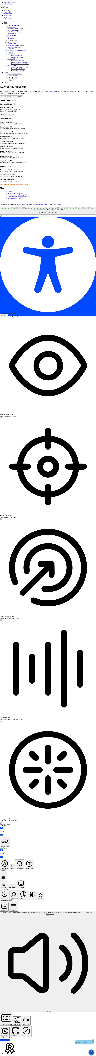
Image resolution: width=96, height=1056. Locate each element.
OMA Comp (57, 204)
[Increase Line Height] (1, 850)
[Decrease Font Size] (1, 835)
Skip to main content (10, 2)
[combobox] (48, 211)
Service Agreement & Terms (29, 204)
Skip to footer (8, 4)
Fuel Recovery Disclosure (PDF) (17, 195)
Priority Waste (4, 7)
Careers (10, 191)
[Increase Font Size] (1, 828)
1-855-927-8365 (10, 114)
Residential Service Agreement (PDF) (19, 196)
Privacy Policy (43, 204)
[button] (1, 216)
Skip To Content (5, 1038)
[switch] (1, 418)
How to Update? (50, 914)
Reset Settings (5, 1039)
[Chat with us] (91, 1052)
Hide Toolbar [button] (4, 315)
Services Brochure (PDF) (15, 193)
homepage (51, 91)
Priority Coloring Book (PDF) (16, 198)
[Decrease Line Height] (1, 857)
